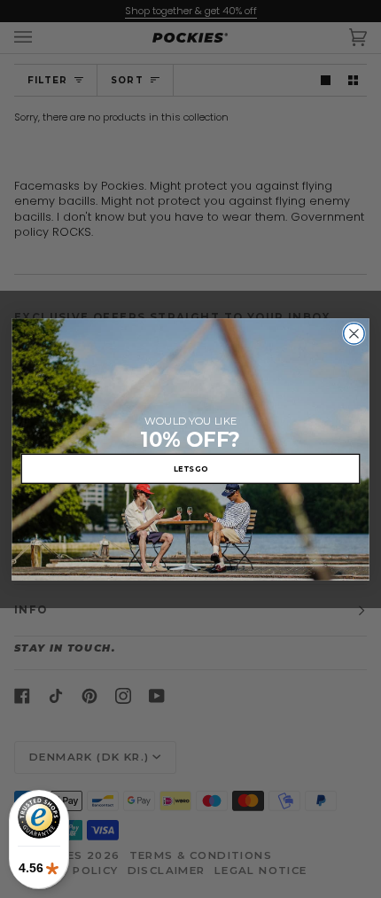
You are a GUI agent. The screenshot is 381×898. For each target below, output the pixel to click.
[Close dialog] (354, 333)
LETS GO (190, 468)
